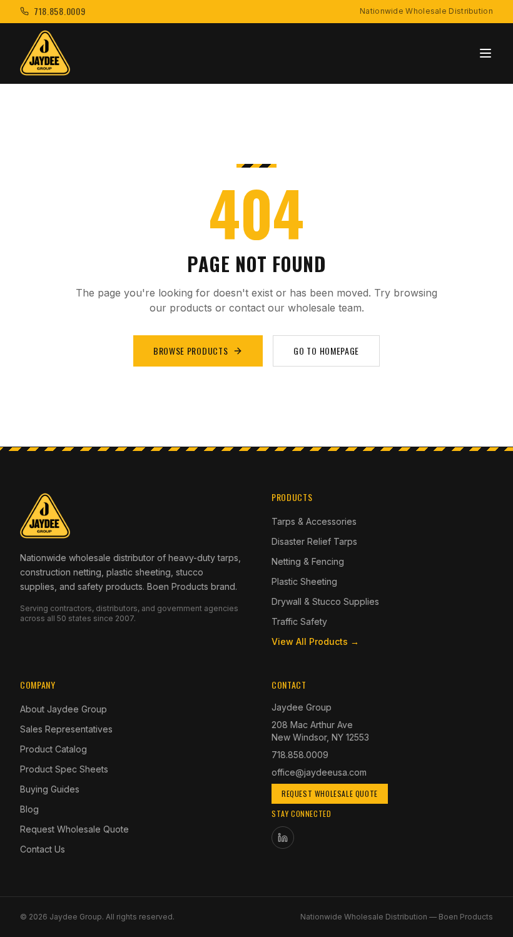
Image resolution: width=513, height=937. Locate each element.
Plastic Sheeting (304, 581)
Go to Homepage (326, 350)
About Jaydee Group (63, 709)
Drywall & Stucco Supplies (325, 601)
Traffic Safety (299, 621)
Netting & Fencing (308, 561)
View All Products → (315, 641)
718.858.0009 (300, 754)
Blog (29, 809)
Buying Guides (49, 789)
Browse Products (190, 350)
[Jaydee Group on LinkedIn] (283, 837)
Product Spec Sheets (64, 769)
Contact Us (42, 849)
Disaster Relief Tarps (314, 541)
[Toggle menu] (485, 53)
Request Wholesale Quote (74, 829)
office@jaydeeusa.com (319, 772)
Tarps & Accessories (314, 521)
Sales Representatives (66, 729)
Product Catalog (53, 749)
